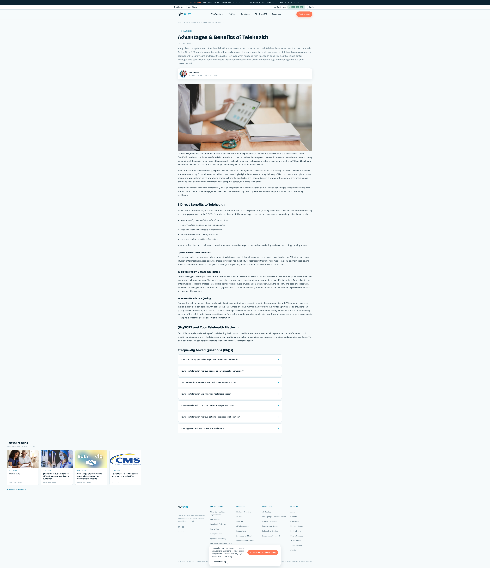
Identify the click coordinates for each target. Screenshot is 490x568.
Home (179, 22)
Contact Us (294, 521)
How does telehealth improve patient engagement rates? (208, 405)
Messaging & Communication (274, 517)
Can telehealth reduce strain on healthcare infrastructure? (208, 382)
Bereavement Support (271, 536)
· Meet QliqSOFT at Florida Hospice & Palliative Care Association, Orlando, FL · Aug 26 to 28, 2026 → (245, 2)
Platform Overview (243, 512)
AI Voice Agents (242, 526)
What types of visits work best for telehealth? (202, 428)
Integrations (241, 531)
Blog (186, 22)
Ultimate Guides (296, 526)
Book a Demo (295, 531)
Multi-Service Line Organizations (217, 513)
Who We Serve (217, 14)
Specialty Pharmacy (218, 538)
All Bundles (266, 512)
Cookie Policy (227, 556)
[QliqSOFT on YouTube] (183, 527)
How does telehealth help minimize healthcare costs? (206, 394)
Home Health (215, 519)
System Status (191, 7)
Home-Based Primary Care (221, 543)
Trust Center (178, 7)
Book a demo (304, 14)
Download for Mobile (244, 536)
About (292, 512)
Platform (232, 14)
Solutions (245, 14)
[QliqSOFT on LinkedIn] (179, 527)
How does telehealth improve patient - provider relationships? (210, 417)
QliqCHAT (240, 521)
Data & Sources (296, 536)
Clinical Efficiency (269, 521)
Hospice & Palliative (218, 524)
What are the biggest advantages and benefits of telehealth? (209, 359)
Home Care (214, 529)
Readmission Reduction (271, 526)
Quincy (239, 517)
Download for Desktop (245, 541)
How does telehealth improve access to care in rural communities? (212, 371)
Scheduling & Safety (270, 531)
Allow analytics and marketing (263, 552)
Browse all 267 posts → (16, 489)
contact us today (244, 340)
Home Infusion (216, 534)
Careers (293, 517)
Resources (276, 14)
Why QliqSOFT (261, 14)
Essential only (220, 562)
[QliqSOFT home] (184, 14)
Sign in (311, 7)
